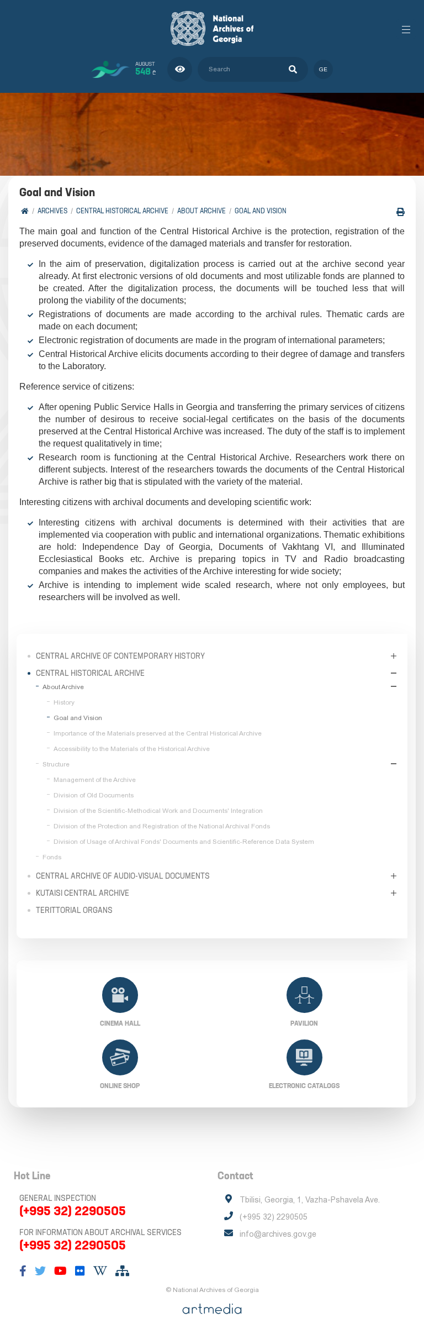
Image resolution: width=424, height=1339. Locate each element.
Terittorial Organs (74, 910)
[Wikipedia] (100, 1271)
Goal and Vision (261, 211)
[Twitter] (40, 1271)
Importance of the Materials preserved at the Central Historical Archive (158, 733)
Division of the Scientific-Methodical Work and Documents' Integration (158, 811)
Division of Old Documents (94, 795)
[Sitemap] (122, 1271)
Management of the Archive (95, 780)
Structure (56, 764)
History (64, 702)
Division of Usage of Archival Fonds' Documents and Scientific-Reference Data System (184, 842)
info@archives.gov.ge (278, 1234)
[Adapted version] (179, 69)
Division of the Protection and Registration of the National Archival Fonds (162, 826)
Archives (52, 211)
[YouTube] (60, 1271)
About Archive (201, 211)
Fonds (52, 857)
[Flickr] (80, 1271)
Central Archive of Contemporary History (120, 656)
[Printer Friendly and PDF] (400, 212)
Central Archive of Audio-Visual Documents (123, 876)
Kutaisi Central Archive (82, 893)
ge (323, 69)
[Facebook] (22, 1271)
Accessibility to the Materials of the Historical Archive (132, 749)
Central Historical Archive (122, 211)
